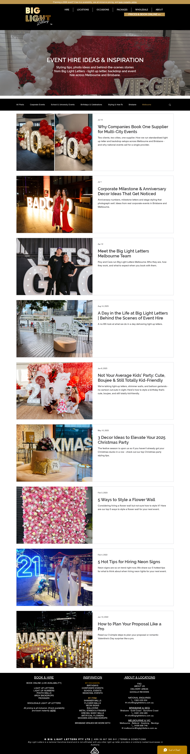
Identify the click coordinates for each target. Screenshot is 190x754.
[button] (83, 10)
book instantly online (128, 2)
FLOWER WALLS (92, 703)
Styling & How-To (115, 104)
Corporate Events (37, 104)
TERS (51, 688)
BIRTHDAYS (92, 685)
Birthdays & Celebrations (91, 104)
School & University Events (63, 104)
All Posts (20, 104)
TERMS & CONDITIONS (132, 739)
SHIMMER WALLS (92, 700)
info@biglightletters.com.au (141, 702)
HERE (53, 710)
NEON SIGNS (92, 705)
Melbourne (146, 104)
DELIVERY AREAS (139, 689)
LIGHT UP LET (41, 688)
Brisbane (132, 104)
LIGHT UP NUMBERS (44, 690)
